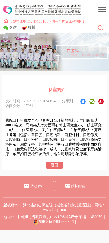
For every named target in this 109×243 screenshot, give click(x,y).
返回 (54, 165)
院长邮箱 (77, 186)
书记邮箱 (36, 186)
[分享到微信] (92, 101)
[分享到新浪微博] (101, 101)
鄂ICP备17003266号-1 (56, 222)
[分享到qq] (83, 101)
